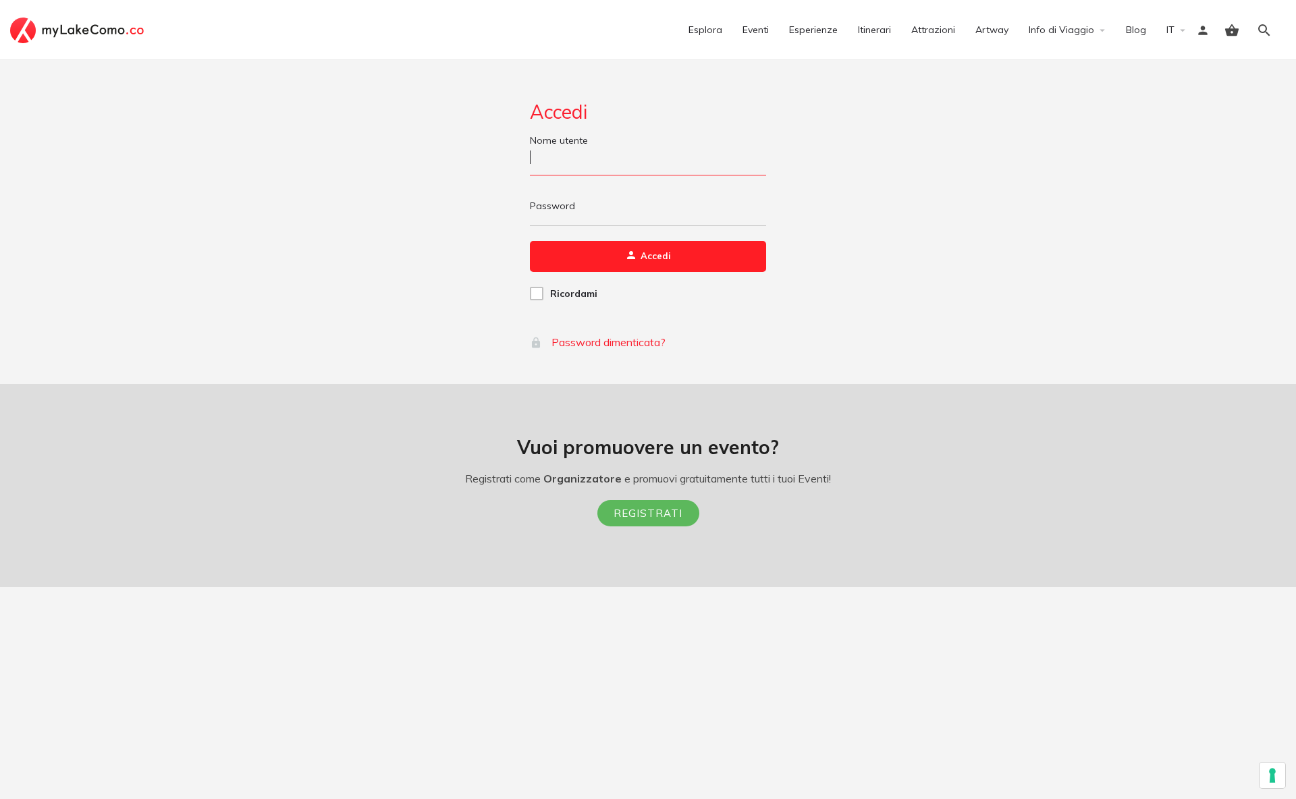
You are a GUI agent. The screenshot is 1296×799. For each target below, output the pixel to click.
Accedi (558, 111)
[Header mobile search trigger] (1264, 30)
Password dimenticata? (607, 342)
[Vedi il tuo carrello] (1231, 30)
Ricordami (573, 293)
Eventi (755, 30)
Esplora (705, 30)
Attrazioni (933, 30)
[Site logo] (78, 29)
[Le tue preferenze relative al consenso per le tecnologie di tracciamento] (1272, 775)
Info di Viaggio (1061, 30)
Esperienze (813, 30)
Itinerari (874, 30)
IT (1170, 30)
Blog (1136, 30)
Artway (991, 30)
